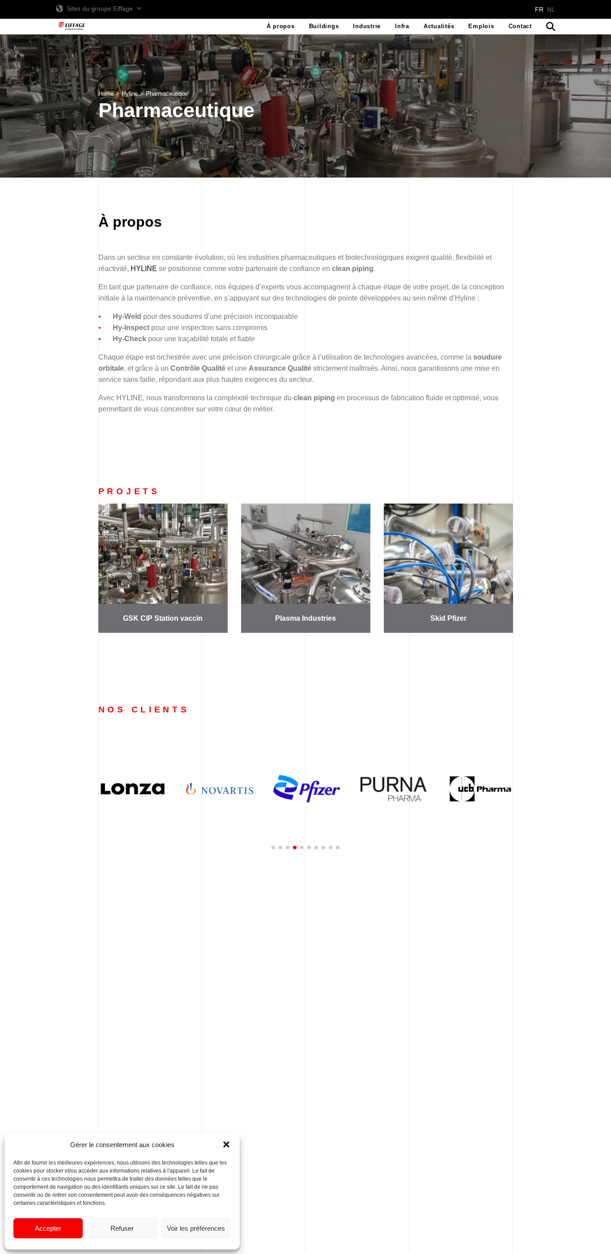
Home (106, 93)
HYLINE (144, 268)
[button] (226, 1144)
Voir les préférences (196, 1228)
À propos (281, 26)
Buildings (324, 26)
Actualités (439, 26)
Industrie (367, 26)
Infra (402, 26)
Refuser (122, 1228)
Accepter (48, 1228)
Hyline (130, 93)
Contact (520, 26)
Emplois (481, 26)
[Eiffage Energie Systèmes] (72, 26)
